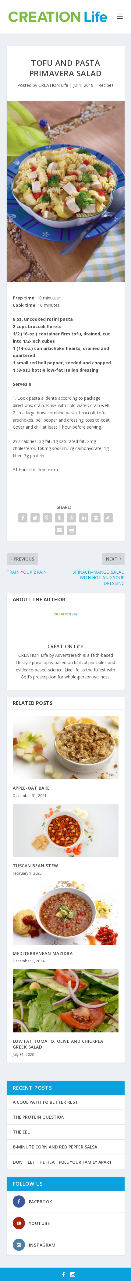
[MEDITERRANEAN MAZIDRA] (66, 913)
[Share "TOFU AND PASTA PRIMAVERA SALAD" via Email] (59, 530)
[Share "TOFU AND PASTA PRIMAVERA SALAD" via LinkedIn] (84, 518)
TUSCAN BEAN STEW (35, 866)
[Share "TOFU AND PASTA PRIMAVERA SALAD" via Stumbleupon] (108, 518)
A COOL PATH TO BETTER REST (45, 1102)
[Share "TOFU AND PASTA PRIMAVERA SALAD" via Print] (72, 530)
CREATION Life (53, 85)
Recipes (106, 85)
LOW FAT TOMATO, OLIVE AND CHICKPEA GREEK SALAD (58, 1043)
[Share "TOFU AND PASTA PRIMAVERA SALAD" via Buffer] (96, 518)
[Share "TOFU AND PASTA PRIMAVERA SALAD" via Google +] (47, 518)
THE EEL (21, 1132)
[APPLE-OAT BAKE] (66, 747)
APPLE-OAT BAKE (31, 788)
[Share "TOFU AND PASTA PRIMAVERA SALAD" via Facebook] (23, 518)
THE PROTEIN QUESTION (39, 1117)
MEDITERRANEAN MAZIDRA (43, 953)
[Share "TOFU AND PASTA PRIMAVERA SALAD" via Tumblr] (59, 518)
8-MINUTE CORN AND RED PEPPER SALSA (55, 1147)
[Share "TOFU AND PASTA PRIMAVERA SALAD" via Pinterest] (72, 518)
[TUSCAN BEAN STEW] (66, 830)
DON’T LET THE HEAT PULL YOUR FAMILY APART (62, 1162)
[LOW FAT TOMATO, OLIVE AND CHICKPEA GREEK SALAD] (66, 1000)
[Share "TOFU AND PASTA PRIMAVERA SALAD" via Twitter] (35, 518)
